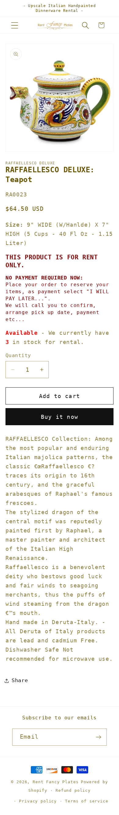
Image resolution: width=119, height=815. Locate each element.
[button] (15, 25)
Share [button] (20, 680)
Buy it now (59, 417)
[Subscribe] (98, 737)
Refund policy (73, 790)
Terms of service (86, 801)
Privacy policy (38, 801)
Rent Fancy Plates (55, 782)
